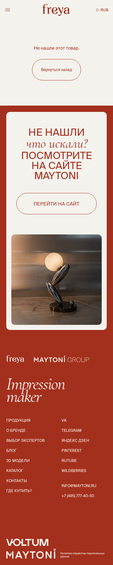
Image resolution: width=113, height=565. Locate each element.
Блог (11, 450)
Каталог (14, 471)
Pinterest (72, 450)
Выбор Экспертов (25, 440)
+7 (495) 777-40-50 (78, 496)
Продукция (18, 420)
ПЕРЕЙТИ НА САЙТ (56, 203)
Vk (64, 420)
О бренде (16, 430)
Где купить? (19, 491)
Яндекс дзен (75, 440)
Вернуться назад (56, 70)
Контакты (16, 481)
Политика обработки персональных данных (82, 555)
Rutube (69, 460)
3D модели (18, 460)
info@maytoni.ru (79, 486)
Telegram (72, 430)
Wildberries (74, 471)
